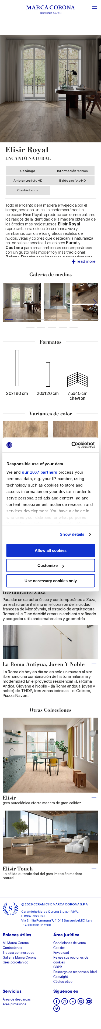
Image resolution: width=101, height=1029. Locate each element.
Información (72, 171)
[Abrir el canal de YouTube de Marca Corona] (89, 1003)
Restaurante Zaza (24, 592)
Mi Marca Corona (16, 943)
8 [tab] (84, 319)
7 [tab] (73, 319)
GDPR (57, 967)
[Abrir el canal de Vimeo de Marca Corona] (56, 1010)
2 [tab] (20, 319)
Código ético (62, 982)
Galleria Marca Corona (20, 958)
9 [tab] (95, 319)
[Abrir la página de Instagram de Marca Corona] (64, 1003)
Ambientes (27, 180)
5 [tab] (52, 319)
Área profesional (15, 1004)
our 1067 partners (39, 472)
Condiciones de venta (69, 943)
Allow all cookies (51, 550)
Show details (72, 534)
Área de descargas (17, 1000)
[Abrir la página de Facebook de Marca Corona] (56, 1003)
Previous (6, 302)
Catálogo (27, 171)
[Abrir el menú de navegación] (94, 7)
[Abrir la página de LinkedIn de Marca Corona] (72, 1003)
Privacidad (61, 953)
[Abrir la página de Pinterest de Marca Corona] (81, 1003)
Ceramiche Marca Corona (40, 911)
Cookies (59, 948)
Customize (47, 565)
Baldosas (72, 180)
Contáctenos (28, 190)
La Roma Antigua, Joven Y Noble (44, 664)
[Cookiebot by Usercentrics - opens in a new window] (72, 444)
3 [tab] (30, 319)
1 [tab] (9, 319)
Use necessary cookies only (51, 580)
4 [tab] (41, 319)
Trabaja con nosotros (18, 953)
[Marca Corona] (50, 10)
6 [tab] (63, 319)
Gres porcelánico (15, 963)
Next (95, 302)
